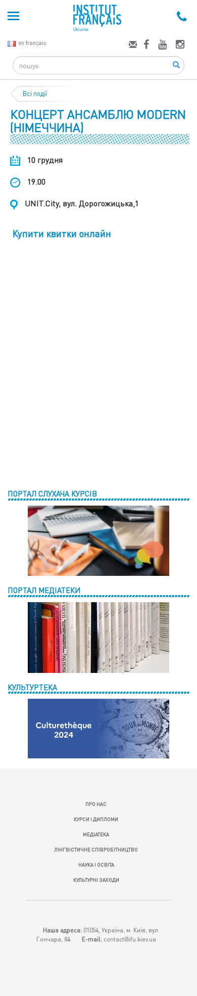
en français (32, 42)
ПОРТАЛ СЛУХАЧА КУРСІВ (52, 493)
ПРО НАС (96, 804)
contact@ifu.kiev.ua (130, 939)
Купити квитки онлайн (62, 233)
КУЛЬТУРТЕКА (32, 687)
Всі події (35, 93)
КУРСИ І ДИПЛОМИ (96, 819)
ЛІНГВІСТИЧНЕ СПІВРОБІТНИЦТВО (96, 849)
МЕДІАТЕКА (96, 834)
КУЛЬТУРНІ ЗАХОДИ (96, 880)
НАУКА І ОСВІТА (96, 865)
